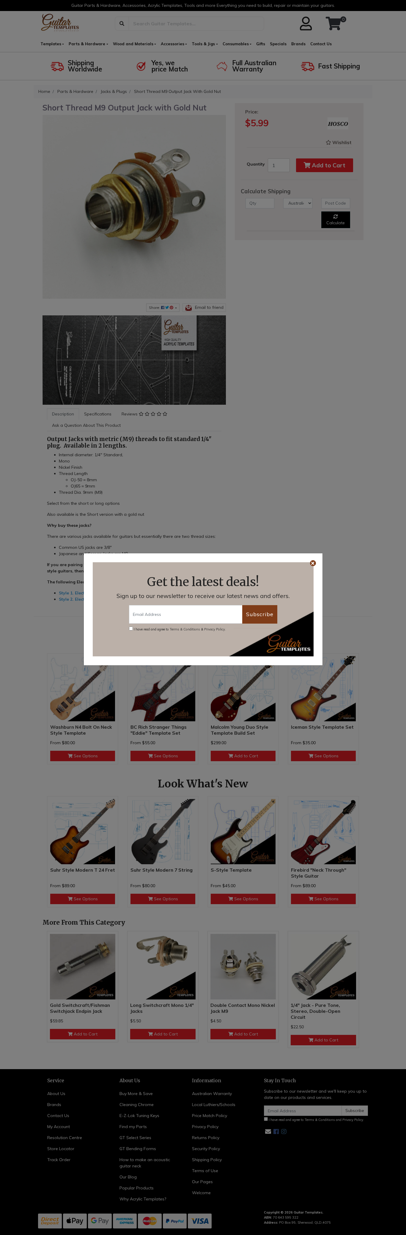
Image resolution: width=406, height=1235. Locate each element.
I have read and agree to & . (179, 629)
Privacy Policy (214, 629)
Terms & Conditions (185, 629)
